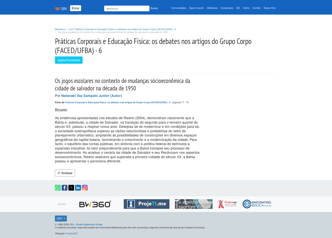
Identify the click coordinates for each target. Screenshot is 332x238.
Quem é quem (196, 7)
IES (238, 7)
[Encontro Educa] (257, 203)
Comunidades (178, 7)
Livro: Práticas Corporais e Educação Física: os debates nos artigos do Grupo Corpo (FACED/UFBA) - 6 (122, 29)
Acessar (66, 173)
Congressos (227, 7)
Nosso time (270, 7)
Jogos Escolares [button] (68, 60)
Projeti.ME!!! (71, 233)
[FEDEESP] (228, 203)
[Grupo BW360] (95, 203)
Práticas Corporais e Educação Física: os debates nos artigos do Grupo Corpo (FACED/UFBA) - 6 (118, 102)
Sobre (246, 7)
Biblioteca (212, 7)
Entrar (75, 8)
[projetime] (147, 203)
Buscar (154, 8)
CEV (60, 218)
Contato (256, 7)
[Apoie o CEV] (194, 203)
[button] (58, 188)
